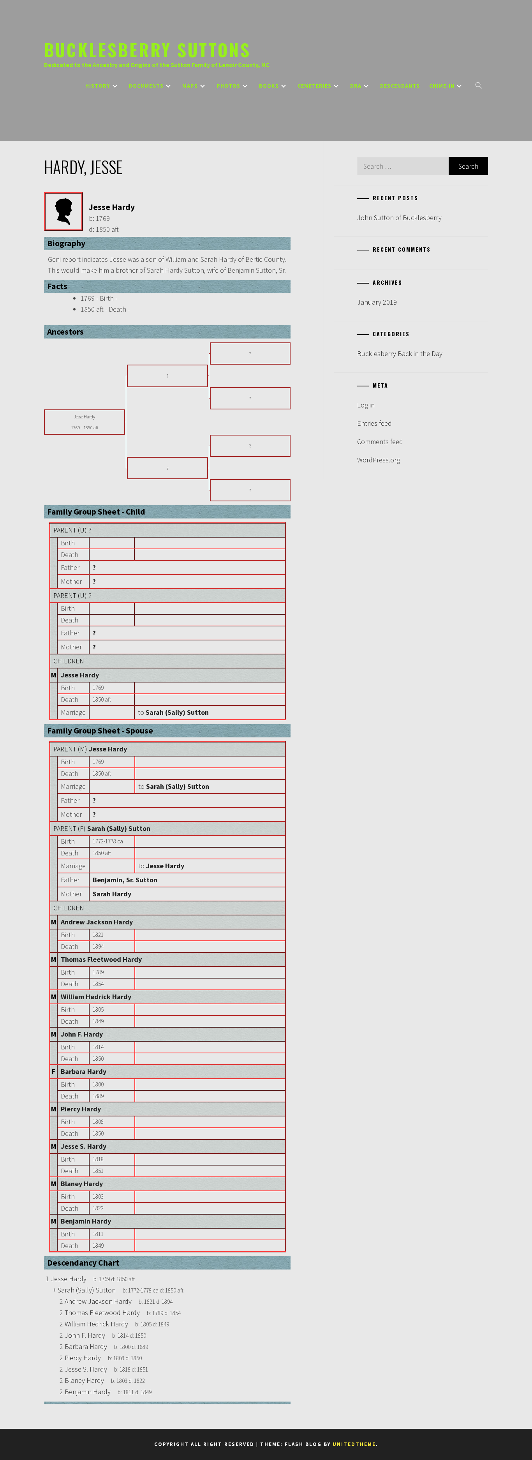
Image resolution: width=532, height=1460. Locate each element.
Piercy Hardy (81, 1108)
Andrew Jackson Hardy (97, 921)
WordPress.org (378, 459)
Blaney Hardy (82, 1183)
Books (269, 85)
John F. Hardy (82, 1034)
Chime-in (441, 85)
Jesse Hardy (80, 674)
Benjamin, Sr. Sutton (125, 879)
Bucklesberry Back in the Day (399, 353)
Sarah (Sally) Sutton (118, 828)
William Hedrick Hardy (96, 996)
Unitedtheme (354, 1444)
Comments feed (380, 441)
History (97, 85)
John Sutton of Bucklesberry (399, 217)
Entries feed (374, 423)
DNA (355, 85)
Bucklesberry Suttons (147, 49)
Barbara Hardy (83, 1071)
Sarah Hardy (112, 893)
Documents (146, 85)
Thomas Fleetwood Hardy (101, 959)
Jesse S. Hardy (83, 1146)
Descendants (400, 85)
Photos (228, 85)
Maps (190, 85)
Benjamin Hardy (86, 1221)
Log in (366, 404)
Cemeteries (314, 85)
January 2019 (377, 302)
